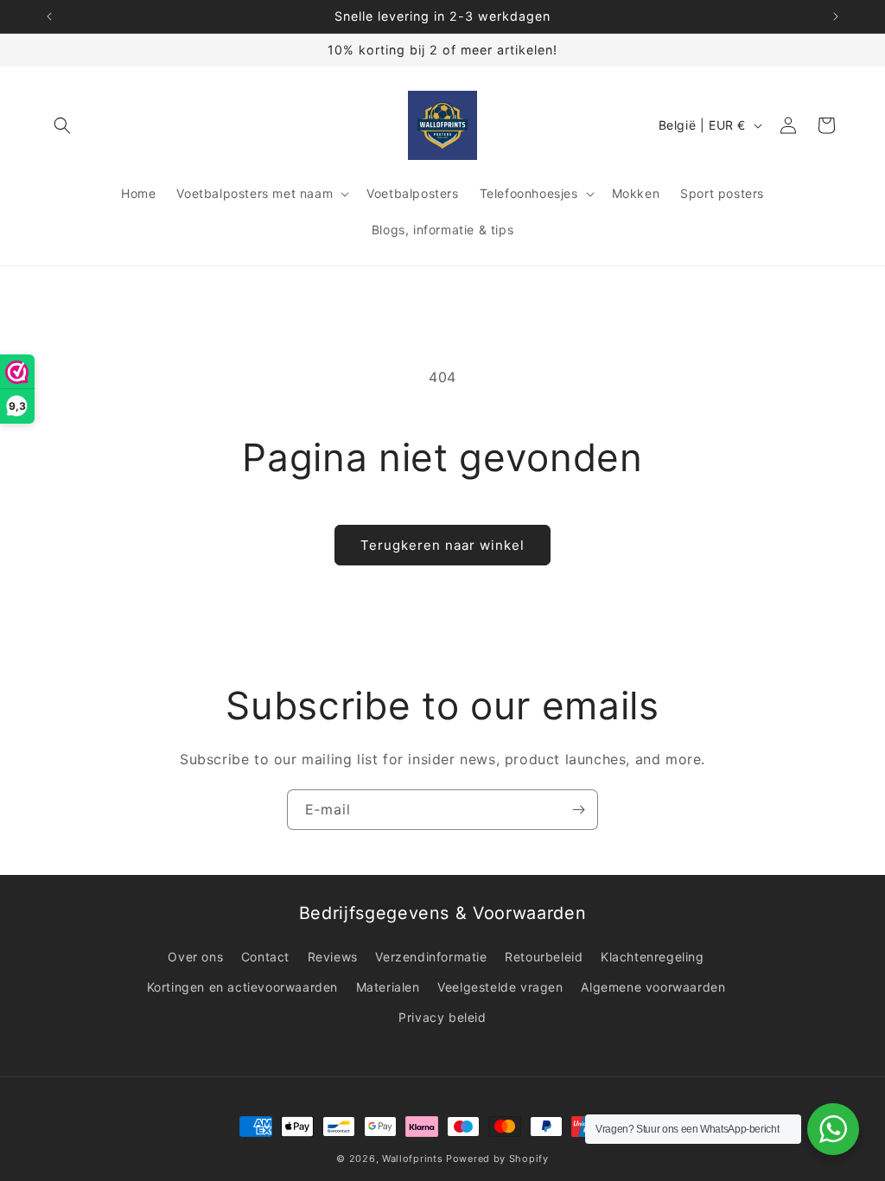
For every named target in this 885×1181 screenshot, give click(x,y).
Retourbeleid (544, 956)
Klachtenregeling (652, 956)
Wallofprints (412, 1158)
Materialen (388, 987)
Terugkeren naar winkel (442, 545)
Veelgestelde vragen (500, 987)
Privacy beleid (442, 1017)
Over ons (195, 956)
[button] (62, 125)
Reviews (333, 956)
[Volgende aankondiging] (836, 16)
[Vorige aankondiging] (49, 16)
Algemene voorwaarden (653, 987)
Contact (265, 956)
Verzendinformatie (431, 956)
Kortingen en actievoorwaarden (242, 987)
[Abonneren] (578, 809)
